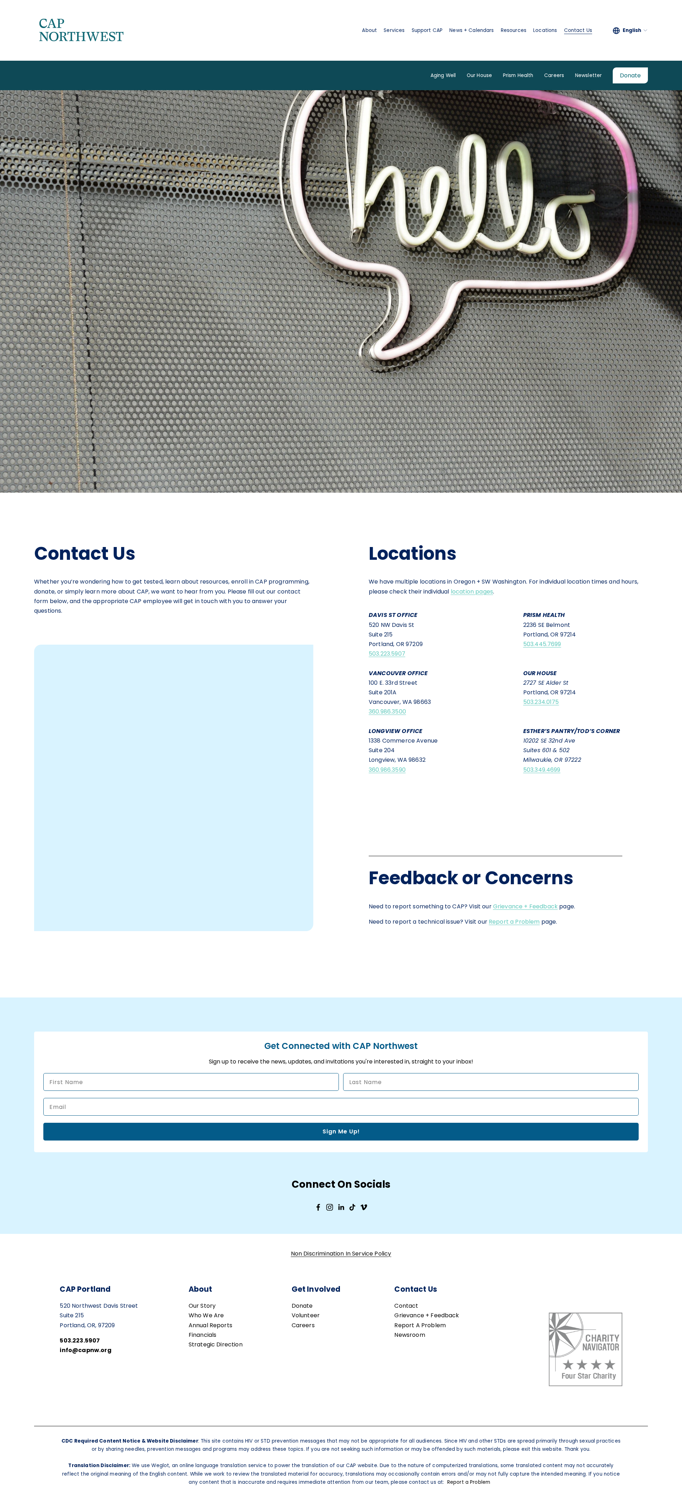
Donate (630, 75)
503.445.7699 (542, 644)
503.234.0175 (541, 702)
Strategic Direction (216, 1344)
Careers (554, 75)
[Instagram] (329, 1207)
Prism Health (518, 75)
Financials (203, 1335)
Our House (479, 75)
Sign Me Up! (341, 1131)
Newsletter (588, 75)
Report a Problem (514, 922)
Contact (406, 1306)
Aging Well (443, 75)
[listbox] (630, 30)
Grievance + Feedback (525, 906)
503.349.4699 (542, 770)
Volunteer (306, 1315)
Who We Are (206, 1315)
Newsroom (409, 1335)
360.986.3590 (387, 770)
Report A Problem (420, 1325)
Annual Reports (210, 1325)
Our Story (202, 1306)
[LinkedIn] (341, 1207)
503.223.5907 (387, 654)
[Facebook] (318, 1207)
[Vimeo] (363, 1207)
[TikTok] (352, 1207)
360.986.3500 (387, 711)
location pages (472, 591)
